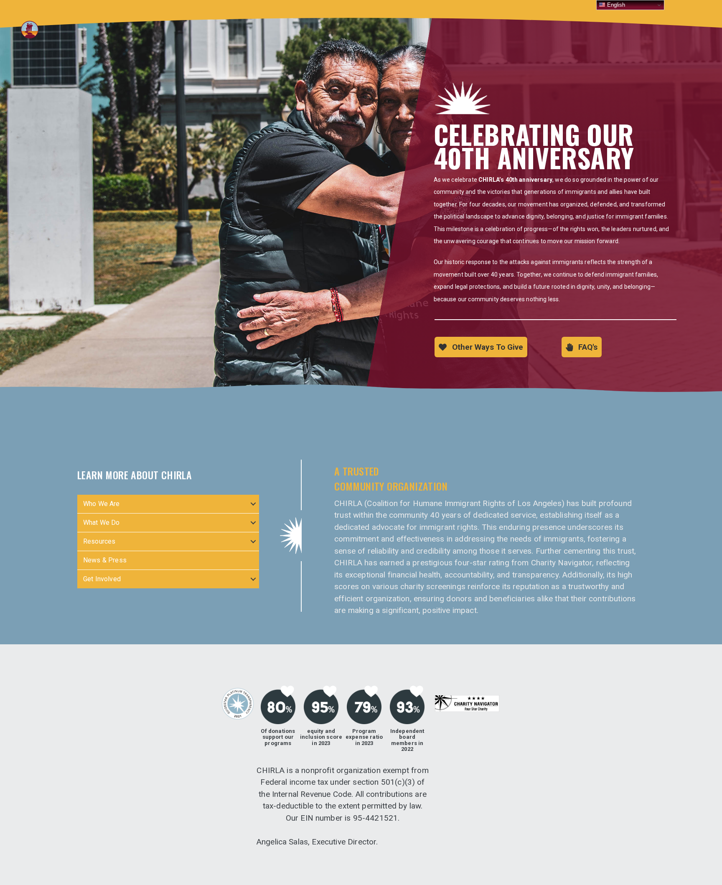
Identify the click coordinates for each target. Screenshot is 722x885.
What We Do (101, 522)
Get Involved (102, 579)
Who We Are (101, 504)
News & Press (105, 560)
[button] (481, 347)
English (615, 5)
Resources (99, 541)
